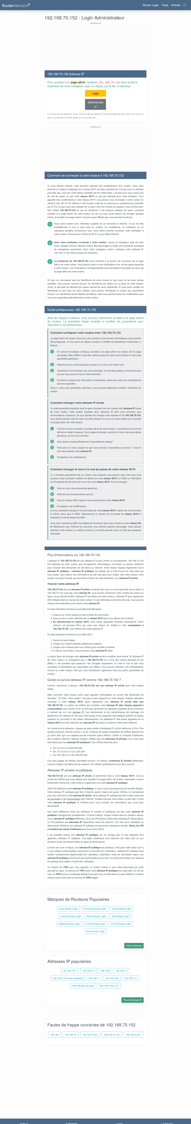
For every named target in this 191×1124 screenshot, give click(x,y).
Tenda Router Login (121, 908)
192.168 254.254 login (83, 985)
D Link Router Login (95, 923)
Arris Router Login (121, 916)
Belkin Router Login (96, 916)
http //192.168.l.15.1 (109, 985)
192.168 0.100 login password (68, 978)
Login (95, 93)
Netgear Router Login (69, 923)
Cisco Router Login (68, 908)
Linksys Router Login (70, 916)
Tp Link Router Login (120, 923)
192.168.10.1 (130, 978)
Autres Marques (134, 945)
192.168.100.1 (70, 970)
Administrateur (95, 104)
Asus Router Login (95, 931)
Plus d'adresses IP (132, 1000)
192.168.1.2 (121, 970)
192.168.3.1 (94, 978)
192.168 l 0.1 (88, 970)
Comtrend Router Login (94, 908)
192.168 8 (105, 970)
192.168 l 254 (112, 978)
